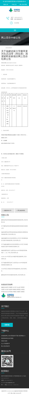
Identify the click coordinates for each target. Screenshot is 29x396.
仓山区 (19, 287)
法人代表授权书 (5, 343)
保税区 (23, 291)
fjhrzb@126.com (10, 382)
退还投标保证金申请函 (7, 338)
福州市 (7, 287)
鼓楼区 (11, 287)
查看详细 (7, 325)
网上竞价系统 (23, 4)
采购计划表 (4, 341)
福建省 (3, 287)
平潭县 (3, 291)
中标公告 (14, 4)
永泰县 (23, 289)
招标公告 (5, 4)
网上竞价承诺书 (5, 346)
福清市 (11, 289)
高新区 (19, 291)
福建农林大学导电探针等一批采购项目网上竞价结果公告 (8, 210)
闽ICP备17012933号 (16, 393)
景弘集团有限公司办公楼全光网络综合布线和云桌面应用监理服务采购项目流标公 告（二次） (22, 210)
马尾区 (3, 289)
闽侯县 (15, 289)
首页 (2, 40)
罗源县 (11, 291)
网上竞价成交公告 (16, 40)
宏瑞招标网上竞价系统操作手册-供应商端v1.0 (13, 335)
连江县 (7, 291)
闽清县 (19, 289)
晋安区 (23, 287)
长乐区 (7, 289)
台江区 (15, 287)
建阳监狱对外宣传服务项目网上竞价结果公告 (13, 275)
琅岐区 (15, 291)
